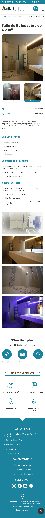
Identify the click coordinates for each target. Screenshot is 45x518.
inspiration (11, 449)
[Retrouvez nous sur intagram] (13, 486)
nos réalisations (13, 444)
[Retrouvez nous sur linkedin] (25, 486)
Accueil (7, 16)
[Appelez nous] (35, 8)
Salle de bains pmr (14, 440)
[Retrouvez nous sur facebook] (19, 486)
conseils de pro (12, 453)
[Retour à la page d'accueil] (13, 9)
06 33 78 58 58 (38, 2)
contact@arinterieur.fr (24, 469)
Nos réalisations (19, 16)
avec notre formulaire (24, 474)
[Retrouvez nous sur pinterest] (31, 486)
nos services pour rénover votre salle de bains (22, 435)
